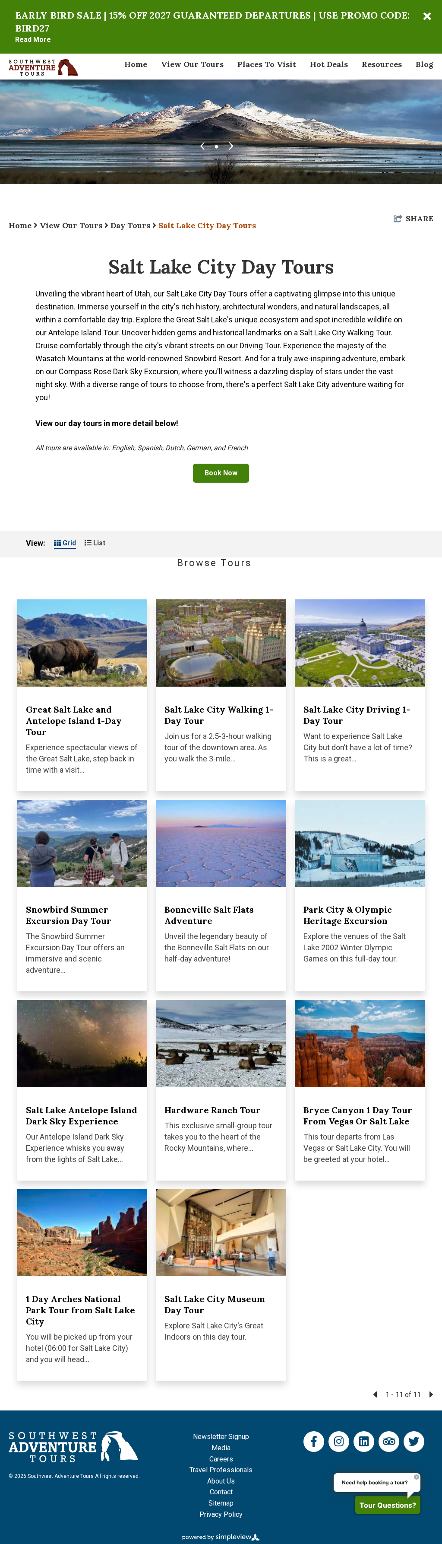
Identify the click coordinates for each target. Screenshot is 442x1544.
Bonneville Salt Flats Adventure (209, 915)
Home (135, 64)
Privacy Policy (221, 1514)
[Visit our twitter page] (414, 1441)
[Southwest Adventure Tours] (43, 67)
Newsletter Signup (221, 1437)
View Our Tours (192, 64)
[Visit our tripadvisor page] (389, 1441)
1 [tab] (216, 144)
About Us (221, 1481)
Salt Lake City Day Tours (207, 225)
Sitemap (221, 1503)
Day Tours (131, 225)
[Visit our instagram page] (339, 1441)
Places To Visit (266, 64)
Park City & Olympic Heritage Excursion (347, 915)
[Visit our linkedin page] (364, 1441)
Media (221, 1448)
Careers (221, 1459)
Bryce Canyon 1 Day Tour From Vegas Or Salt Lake (357, 1116)
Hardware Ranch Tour (212, 1110)
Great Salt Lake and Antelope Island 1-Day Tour (74, 720)
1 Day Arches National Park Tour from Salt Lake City (80, 1310)
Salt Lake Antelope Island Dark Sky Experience (81, 1116)
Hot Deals (329, 64)
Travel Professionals (221, 1470)
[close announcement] (427, 16)
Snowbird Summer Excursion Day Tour (68, 915)
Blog (424, 64)
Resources (382, 64)
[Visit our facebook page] (313, 1441)
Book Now (221, 473)
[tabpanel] (221, 105)
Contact (221, 1492)
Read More (33, 39)
